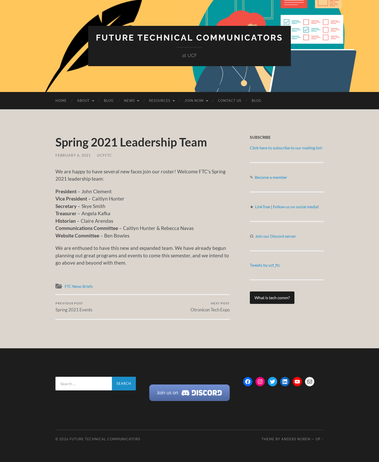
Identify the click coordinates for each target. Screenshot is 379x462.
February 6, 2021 (73, 155)
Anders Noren (295, 439)
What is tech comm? (272, 297)
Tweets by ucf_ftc (265, 265)
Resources (159, 100)
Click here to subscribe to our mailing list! (286, 147)
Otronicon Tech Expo (210, 306)
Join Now (194, 100)
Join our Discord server (275, 236)
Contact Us (229, 100)
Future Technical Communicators (189, 37)
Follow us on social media (295, 206)
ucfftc (104, 155)
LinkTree (263, 206)
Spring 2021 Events (73, 306)
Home (61, 100)
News (129, 100)
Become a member (271, 177)
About (83, 100)
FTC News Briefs (79, 286)
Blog (109, 100)
